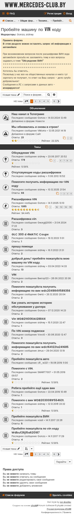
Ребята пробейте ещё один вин (33, 388)
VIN (14, 275)
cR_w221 (43, 362)
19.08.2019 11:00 (59, 362)
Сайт (38, 134)
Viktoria (42, 130)
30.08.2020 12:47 (57, 334)
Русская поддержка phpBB (59, 509)
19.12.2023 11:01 (56, 238)
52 (57, 207)
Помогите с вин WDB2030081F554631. (38, 400)
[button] (26, 101)
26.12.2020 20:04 (55, 294)
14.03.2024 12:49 (57, 117)
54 (66, 207)
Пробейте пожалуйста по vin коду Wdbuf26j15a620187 (35, 430)
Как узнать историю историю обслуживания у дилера (32, 305)
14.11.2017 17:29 (56, 436)
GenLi (41, 294)
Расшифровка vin (24, 219)
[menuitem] (10, 13)
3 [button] (39, 101)
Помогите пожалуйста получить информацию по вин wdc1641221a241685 (40, 345)
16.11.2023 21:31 (56, 250)
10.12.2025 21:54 (57, 189)
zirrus (41, 350)
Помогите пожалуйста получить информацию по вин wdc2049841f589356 (41, 289)
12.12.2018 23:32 (56, 404)
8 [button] (54, 101)
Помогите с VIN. (22, 368)
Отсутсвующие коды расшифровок (36, 172)
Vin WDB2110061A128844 (29, 319)
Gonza (21, 34)
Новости (40, 121)
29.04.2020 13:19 (55, 350)
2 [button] (35, 101)
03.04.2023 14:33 (57, 266)
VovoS (41, 334)
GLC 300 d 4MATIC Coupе (30, 234)
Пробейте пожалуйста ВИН (30, 416)
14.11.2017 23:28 (54, 420)
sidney (30, 34)
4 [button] (44, 101)
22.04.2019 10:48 (57, 391)
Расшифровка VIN (24, 199)
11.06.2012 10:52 (56, 176)
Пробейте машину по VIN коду (31, 29)
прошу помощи (22, 246)
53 (61, 207)
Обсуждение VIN (23, 153)
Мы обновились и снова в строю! (35, 127)
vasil (40, 420)
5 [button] (48, 101)
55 (70, 207)
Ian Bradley (65, 502)
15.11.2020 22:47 (56, 322)
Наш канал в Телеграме (28, 114)
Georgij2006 (45, 222)
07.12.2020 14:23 (57, 310)
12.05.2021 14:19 (57, 130)
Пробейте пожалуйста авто (30, 359)
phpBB (34, 505)
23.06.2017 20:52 (57, 156)
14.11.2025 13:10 (56, 203)
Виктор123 (43, 278)
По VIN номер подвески (28, 331)
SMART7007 (44, 372)
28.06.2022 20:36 (61, 278)
